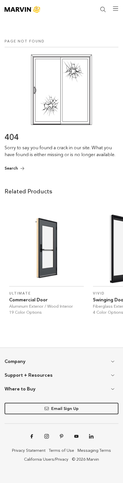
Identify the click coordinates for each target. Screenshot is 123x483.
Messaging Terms (94, 450)
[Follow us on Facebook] (31, 436)
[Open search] (103, 9)
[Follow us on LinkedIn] (91, 436)
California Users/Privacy (46, 459)
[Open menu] (115, 8)
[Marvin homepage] (22, 9)
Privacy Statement (28, 450)
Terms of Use (61, 450)
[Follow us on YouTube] (76, 436)
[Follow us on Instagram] (46, 436)
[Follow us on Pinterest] (61, 436)
